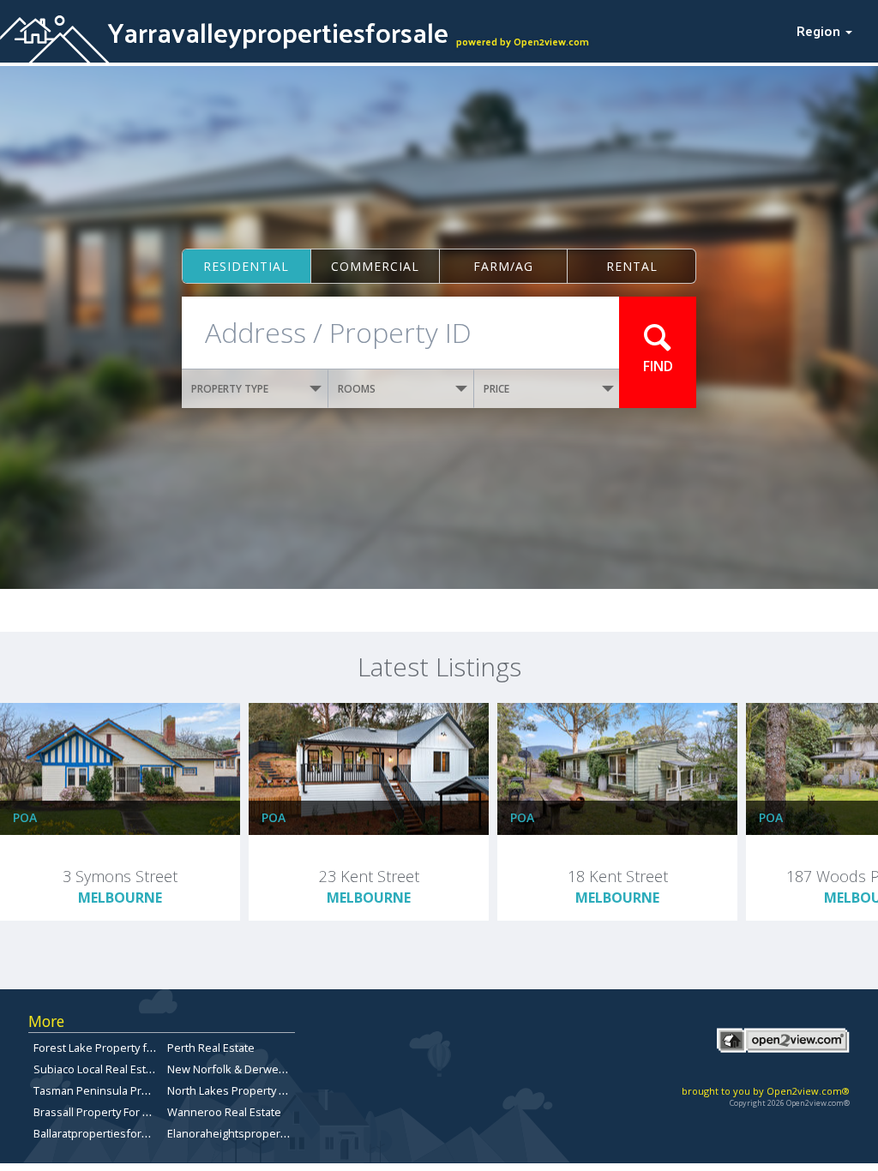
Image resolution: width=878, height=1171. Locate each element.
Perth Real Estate (211, 1047)
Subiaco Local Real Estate (97, 1069)
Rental (632, 266)
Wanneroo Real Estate (224, 1112)
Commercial (375, 266)
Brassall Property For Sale (99, 1112)
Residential (246, 266)
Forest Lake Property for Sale (108, 1047)
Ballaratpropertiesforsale (98, 1133)
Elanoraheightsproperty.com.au (247, 1133)
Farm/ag (503, 266)
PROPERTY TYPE (229, 388)
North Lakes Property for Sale (243, 1090)
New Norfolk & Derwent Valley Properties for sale (294, 1069)
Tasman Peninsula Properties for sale (130, 1090)
